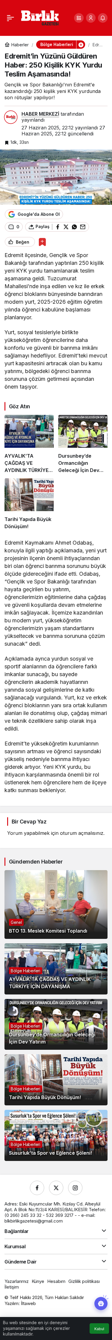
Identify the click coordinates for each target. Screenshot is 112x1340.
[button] (79, 18)
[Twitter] (56, 1188)
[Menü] (10, 18)
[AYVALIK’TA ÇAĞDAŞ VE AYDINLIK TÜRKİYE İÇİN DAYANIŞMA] (29, 444)
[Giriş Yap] (91, 18)
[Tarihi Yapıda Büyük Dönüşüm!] (29, 504)
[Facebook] (37, 1188)
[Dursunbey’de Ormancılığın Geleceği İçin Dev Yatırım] (83, 444)
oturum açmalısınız (81, 833)
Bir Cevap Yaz (29, 821)
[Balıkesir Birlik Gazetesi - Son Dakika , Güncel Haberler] (40, 17)
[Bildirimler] (103, 18)
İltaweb (28, 1303)
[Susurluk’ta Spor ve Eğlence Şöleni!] (56, 1135)
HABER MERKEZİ (40, 114)
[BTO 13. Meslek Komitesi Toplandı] (56, 904)
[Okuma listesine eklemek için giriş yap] (42, 242)
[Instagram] (75, 1188)
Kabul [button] (99, 1329)
